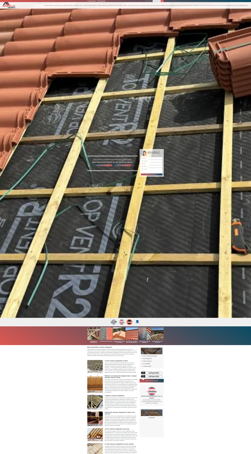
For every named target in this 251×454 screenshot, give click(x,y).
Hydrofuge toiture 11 (58, 5)
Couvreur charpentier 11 (49, 5)
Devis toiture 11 (219, 5)
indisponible (92, 1)
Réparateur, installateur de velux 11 (230, 5)
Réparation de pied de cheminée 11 (121, 5)
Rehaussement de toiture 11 (175, 5)
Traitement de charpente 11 (68, 5)
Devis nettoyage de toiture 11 (187, 5)
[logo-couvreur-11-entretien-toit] (9, 5)
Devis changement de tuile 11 (242, 5)
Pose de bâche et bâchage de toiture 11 (208, 5)
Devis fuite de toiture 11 (155, 5)
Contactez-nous (122, 165)
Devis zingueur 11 (196, 5)
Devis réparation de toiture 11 (133, 5)
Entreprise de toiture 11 (165, 5)
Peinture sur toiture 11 (78, 5)
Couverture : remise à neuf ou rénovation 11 (105, 5)
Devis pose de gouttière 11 (145, 5)
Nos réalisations (103, 165)
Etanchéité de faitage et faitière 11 (90, 5)
